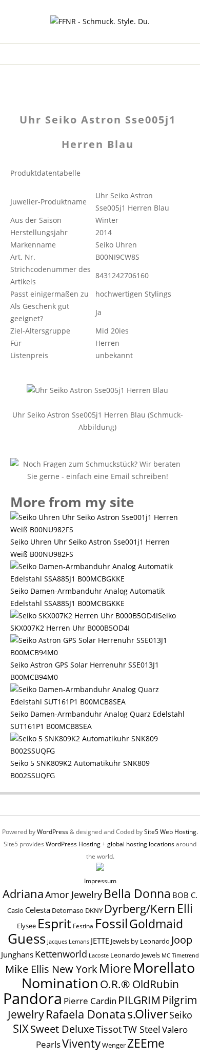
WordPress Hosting (73, 844)
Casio (15, 910)
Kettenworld (61, 954)
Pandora (32, 998)
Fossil (111, 923)
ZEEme (146, 1043)
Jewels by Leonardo (140, 941)
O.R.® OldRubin (139, 983)
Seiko (180, 1015)
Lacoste (99, 955)
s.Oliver (147, 1014)
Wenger (114, 1045)
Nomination (60, 982)
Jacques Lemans (68, 941)
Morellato (164, 968)
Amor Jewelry (73, 894)
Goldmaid (156, 923)
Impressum (100, 881)
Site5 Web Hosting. (171, 831)
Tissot (109, 1029)
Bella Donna (137, 893)
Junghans (17, 954)
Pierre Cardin (90, 1001)
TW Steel (142, 1029)
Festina (83, 926)
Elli (185, 908)
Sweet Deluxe (62, 1029)
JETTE (100, 940)
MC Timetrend (180, 955)
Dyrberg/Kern (139, 908)
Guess (27, 938)
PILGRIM (139, 1000)
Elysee (26, 925)
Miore (115, 968)
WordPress (52, 831)
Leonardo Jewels (135, 955)
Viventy (81, 1043)
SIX (21, 1028)
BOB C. (184, 895)
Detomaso (68, 910)
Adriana (23, 893)
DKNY (94, 910)
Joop (181, 939)
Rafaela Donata (86, 1014)
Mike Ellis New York (51, 969)
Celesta (37, 910)
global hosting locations (140, 844)
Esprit (54, 923)
